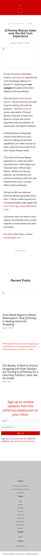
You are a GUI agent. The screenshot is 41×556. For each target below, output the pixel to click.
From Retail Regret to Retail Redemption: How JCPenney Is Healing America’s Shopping (20, 319)
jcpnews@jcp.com (12, 237)
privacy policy (15, 438)
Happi (23, 206)
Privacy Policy (20, 554)
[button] (20, 10)
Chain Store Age (11, 206)
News (20, 496)
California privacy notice (24, 441)
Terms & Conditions (8, 554)
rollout (25, 108)
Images (20, 532)
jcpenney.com (18, 77)
